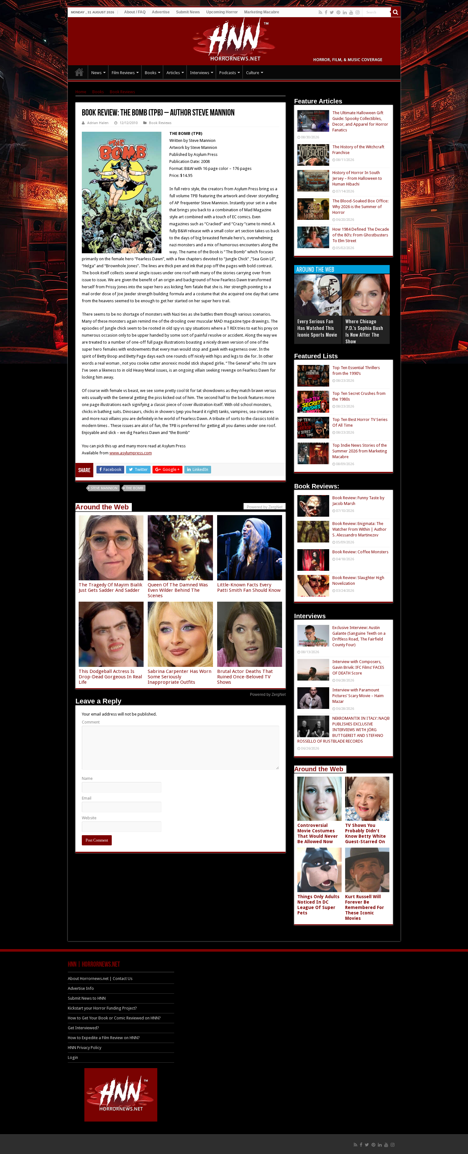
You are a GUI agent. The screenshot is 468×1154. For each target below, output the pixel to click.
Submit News (188, 12)
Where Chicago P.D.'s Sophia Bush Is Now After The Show (364, 331)
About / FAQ (134, 12)
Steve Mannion (104, 488)
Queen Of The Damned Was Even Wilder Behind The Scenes (178, 590)
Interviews (199, 72)
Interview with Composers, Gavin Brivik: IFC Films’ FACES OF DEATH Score (358, 667)
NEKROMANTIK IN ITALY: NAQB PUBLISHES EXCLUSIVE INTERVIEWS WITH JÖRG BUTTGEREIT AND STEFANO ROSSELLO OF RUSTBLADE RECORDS (343, 730)
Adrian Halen (98, 123)
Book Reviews (122, 91)
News (96, 72)
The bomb (134, 488)
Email (86, 798)
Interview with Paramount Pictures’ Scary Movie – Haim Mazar (358, 696)
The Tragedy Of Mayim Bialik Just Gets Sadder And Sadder (110, 587)
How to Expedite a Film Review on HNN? (104, 1037)
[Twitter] (332, 12)
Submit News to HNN (87, 998)
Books (150, 72)
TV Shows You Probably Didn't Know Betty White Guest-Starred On (365, 833)
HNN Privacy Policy (84, 1047)
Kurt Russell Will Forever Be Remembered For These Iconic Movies (364, 907)
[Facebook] (326, 12)
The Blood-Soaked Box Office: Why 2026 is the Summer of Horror (360, 207)
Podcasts (227, 72)
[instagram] (357, 12)
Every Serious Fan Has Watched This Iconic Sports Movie (317, 328)
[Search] (396, 12)
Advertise (161, 12)
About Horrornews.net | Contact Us (100, 978)
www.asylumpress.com (131, 453)
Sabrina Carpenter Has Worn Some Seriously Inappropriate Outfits (179, 676)
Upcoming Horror (222, 12)
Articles (173, 72)
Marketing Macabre (261, 12)
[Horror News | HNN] (234, 40)
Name (87, 778)
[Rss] (320, 12)
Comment (91, 722)
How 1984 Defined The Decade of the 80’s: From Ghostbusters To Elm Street (360, 235)
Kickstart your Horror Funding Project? (102, 1008)
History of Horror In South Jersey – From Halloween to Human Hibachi (357, 178)
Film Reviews (123, 72)
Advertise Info (81, 988)
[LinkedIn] (344, 12)
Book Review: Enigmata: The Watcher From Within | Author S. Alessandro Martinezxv (359, 529)
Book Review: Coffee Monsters (360, 551)
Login (73, 1057)
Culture (252, 72)
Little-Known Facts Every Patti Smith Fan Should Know (248, 587)
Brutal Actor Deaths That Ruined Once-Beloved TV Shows (245, 676)
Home (80, 91)
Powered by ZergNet (268, 694)
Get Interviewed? (83, 1027)
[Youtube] (351, 12)
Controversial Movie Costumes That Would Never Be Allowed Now (317, 833)
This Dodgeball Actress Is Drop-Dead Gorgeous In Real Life (110, 676)
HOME (79, 72)
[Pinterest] (338, 12)
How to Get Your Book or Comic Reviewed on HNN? (114, 1018)
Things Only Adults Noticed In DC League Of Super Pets (318, 904)
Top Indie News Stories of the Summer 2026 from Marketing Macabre (359, 451)
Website (89, 817)
